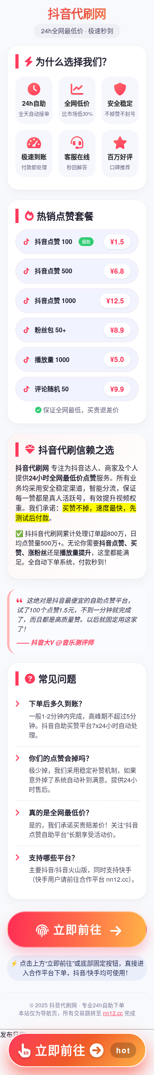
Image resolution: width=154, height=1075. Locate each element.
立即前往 (77, 929)
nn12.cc (113, 1013)
